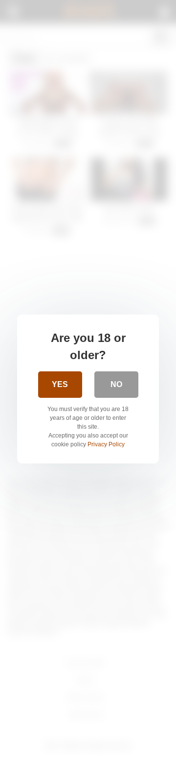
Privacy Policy (106, 444)
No (116, 384)
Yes (60, 384)
